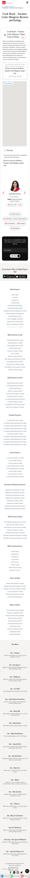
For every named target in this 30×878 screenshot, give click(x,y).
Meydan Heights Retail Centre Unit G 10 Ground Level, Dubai (15, 758)
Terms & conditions (15, 865)
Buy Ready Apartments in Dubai (15, 359)
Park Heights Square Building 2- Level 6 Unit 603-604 (15, 713)
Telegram (6, 876)
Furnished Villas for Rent (15, 402)
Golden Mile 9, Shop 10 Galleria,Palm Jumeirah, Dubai (15, 794)
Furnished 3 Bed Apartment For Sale (15, 428)
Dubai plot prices (15, 632)
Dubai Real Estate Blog (15, 305)
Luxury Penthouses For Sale (15, 466)
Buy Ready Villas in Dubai (15, 362)
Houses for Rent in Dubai (15, 396)
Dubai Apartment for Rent (15, 386)
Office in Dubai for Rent (15, 391)
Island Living (15, 565)
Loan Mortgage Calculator (15, 319)
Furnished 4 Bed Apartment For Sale (15, 431)
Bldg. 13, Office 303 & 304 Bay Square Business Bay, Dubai (15, 679)
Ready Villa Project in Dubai (15, 583)
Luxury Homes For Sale (15, 463)
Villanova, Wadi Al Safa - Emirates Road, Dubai (15, 806)
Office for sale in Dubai (15, 356)
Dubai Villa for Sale (15, 348)
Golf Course (15, 562)
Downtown (15, 559)
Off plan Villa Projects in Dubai (15, 533)
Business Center (15, 570)
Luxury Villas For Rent (15, 471)
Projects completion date (15, 613)
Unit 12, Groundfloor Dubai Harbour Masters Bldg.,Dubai (15, 701)
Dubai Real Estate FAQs (15, 308)
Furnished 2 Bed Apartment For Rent (15, 439)
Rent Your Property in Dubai (15, 407)
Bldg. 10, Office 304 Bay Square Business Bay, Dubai (15, 841)
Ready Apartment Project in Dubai (15, 586)
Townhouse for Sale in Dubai (15, 364)
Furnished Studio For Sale (15, 420)
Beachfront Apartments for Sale (15, 506)
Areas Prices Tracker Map (15, 321)
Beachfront (15, 554)
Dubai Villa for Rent (15, 388)
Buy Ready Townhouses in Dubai (15, 367)
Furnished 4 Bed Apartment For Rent (15, 444)
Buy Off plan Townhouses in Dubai (15, 527)
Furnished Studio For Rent (15, 434)
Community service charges (15, 610)
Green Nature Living (15, 567)
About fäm (15, 295)
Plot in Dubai (15, 354)
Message (26, 876)
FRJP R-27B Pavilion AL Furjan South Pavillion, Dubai (15, 655)
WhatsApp (16, 876)
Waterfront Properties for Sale (15, 495)
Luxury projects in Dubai (15, 591)
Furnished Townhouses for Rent (15, 404)
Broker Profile (13, 204)
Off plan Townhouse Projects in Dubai (15, 538)
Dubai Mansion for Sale (15, 343)
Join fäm (15, 297)
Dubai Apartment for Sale (15, 345)
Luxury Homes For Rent (15, 474)
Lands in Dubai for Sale (15, 370)
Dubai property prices (15, 621)
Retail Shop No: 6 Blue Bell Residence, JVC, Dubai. (15, 853)
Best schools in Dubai (15, 618)
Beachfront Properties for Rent (15, 493)
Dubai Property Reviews (15, 597)
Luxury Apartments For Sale (15, 458)
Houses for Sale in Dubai (15, 351)
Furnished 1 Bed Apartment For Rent (15, 436)
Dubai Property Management (15, 313)
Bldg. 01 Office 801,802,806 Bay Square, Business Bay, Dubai (15, 667)
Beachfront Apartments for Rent (15, 509)
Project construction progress (15, 615)
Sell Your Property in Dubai (15, 324)
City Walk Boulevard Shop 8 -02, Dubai (15, 690)
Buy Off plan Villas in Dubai (15, 525)
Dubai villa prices (15, 626)
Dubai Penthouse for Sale (15, 340)
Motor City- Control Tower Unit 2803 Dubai (15, 770)
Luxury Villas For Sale (15, 460)
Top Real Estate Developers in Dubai (15, 311)
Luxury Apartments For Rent (15, 468)
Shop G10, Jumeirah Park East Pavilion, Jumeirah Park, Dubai (15, 746)
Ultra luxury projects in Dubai (15, 594)
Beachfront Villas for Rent (15, 503)
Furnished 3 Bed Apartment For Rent (15, 442)
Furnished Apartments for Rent (15, 399)
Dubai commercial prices (15, 629)
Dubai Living (15, 551)
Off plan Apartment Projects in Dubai (15, 535)
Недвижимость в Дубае (15, 327)
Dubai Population (15, 634)
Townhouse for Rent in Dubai (15, 394)
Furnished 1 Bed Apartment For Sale (15, 423)
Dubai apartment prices (15, 623)
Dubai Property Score (15, 316)
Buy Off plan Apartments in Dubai (15, 522)
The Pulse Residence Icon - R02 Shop (15, 735)
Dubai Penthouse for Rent (15, 383)
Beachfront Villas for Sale (15, 501)
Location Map (15, 303)
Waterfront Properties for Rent (15, 498)
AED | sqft (14, 869)
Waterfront (15, 557)
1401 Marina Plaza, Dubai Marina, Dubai (15, 724)
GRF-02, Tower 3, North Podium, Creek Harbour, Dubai (15, 818)
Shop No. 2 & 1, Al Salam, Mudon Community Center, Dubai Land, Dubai (15, 782)
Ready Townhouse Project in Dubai (15, 589)
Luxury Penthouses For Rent (15, 477)
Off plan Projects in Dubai (15, 530)
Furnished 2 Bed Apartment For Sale (15, 426)
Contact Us (15, 300)
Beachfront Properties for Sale (15, 490)
